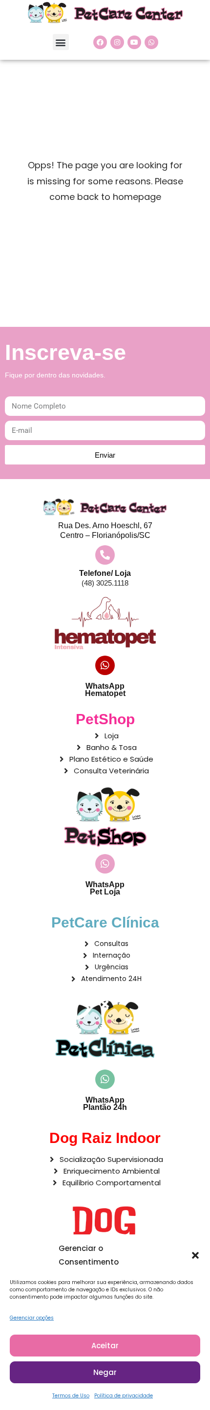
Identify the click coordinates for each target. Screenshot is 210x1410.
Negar (105, 1372)
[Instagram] (117, 42)
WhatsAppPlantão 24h (105, 1103)
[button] (195, 1255)
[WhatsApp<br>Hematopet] (105, 665)
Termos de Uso (70, 1395)
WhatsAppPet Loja (105, 888)
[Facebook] (100, 42)
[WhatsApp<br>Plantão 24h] (105, 1079)
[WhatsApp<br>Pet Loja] (105, 864)
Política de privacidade (123, 1395)
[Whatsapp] (151, 42)
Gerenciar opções (32, 1317)
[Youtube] (134, 42)
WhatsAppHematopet (105, 689)
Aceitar (105, 1345)
